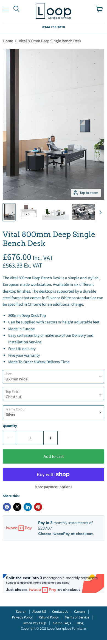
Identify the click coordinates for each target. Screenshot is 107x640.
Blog (80, 623)
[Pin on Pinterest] (38, 507)
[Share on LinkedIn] (28, 507)
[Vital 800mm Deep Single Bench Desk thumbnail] (9, 212)
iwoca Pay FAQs (34, 623)
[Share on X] (17, 507)
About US (39, 611)
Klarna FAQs (61, 623)
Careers (79, 611)
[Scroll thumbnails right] (99, 212)
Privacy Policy (22, 617)
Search (21, 611)
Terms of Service (77, 617)
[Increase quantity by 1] (51, 438)
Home (8, 41)
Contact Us (60, 611)
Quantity (10, 426)
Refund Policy (49, 617)
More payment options (53, 487)
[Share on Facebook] (7, 507)
